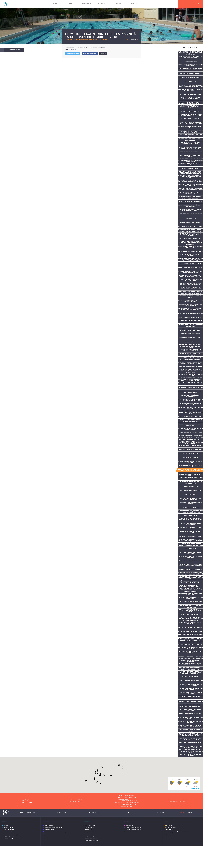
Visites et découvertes (171, 827)
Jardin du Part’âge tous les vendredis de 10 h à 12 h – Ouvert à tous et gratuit (190, 69)
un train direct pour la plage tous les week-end (190, 466)
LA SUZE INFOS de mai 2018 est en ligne (190, 536)
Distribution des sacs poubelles (190, 222)
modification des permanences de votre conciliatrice (190, 325)
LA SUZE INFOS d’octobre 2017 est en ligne (190, 681)
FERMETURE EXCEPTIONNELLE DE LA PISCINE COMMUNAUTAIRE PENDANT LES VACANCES (190, 230)
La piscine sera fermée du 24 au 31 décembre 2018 (190, 354)
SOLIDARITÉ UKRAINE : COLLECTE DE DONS (190, 152)
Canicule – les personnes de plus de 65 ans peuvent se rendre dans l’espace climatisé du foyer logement (190, 735)
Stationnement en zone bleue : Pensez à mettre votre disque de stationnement (190, 181)
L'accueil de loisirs (49, 825)
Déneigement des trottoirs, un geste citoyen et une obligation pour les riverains (190, 611)
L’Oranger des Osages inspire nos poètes (190, 387)
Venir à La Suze (169, 835)
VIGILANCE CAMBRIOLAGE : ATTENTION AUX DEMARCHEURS (190, 557)
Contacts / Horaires (8, 827)
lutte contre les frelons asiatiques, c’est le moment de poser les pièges (190, 288)
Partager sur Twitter (73, 53)
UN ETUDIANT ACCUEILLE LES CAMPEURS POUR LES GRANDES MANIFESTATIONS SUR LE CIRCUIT (190, 540)
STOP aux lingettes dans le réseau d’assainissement (190, 524)
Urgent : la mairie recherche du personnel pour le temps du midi (190, 329)
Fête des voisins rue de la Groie (190, 486)
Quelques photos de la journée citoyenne (190, 697)
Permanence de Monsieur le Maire (190, 77)
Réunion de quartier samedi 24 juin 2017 (190, 742)
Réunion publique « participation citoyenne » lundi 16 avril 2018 (190, 581)
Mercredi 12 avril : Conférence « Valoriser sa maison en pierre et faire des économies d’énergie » (190, 131)
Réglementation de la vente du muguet (190, 561)
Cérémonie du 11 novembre (190, 676)
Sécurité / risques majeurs (91, 838)
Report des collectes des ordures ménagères (190, 553)
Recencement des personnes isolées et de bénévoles (190, 164)
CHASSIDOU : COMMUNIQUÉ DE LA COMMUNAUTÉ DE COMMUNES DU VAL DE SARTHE (190, 106)
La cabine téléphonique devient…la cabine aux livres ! (190, 648)
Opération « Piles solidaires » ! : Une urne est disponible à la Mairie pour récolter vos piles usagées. (190, 160)
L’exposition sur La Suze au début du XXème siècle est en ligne (190, 350)
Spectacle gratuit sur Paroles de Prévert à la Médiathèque (190, 499)
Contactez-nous (61, 812)
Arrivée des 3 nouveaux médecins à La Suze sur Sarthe (190, 139)
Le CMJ (5, 833)
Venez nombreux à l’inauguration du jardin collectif (190, 424)
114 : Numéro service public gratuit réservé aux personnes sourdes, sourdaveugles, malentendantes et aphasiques (190, 102)
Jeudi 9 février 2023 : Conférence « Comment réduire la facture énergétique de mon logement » (190, 144)
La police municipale (89, 836)
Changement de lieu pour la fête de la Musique (190, 503)
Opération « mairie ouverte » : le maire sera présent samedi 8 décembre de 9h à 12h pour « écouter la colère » (190, 379)
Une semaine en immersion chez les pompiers (190, 296)
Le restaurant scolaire (49, 829)
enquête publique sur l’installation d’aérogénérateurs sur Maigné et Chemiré (190, 346)
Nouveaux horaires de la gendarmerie (190, 445)
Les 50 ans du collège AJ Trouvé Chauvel (190, 366)
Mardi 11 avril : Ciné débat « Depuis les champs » (190, 135)
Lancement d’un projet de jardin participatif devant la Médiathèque (190, 705)
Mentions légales (94, 812)
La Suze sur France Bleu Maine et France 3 (190, 416)
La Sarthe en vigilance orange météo (190, 317)
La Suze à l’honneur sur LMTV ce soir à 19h (190, 602)
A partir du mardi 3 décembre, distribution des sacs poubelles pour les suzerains (190, 243)
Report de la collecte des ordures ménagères (190, 710)
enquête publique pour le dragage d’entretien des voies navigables (190, 358)
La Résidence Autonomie (90, 833)
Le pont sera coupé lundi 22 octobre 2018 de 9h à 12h (190, 408)
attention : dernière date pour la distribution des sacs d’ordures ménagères (190, 235)
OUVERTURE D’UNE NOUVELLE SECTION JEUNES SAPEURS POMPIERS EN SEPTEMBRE (190, 123)
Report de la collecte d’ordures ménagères (190, 255)
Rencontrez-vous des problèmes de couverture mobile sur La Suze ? (190, 664)
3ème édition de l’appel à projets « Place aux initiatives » (190, 65)
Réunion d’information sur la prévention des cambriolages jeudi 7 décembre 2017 (190, 643)
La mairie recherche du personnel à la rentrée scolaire (190, 482)
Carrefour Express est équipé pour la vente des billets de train (190, 420)
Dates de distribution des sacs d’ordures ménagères (190, 375)
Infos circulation (190, 495)
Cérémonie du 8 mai (190, 81)
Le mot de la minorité (8, 838)
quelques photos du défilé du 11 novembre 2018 (190, 396)
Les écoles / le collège (50, 831)
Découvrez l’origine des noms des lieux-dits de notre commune (190, 685)
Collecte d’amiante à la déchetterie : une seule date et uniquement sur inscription (190, 660)
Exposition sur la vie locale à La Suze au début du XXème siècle (190, 391)
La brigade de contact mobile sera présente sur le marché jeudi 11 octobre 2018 (190, 412)
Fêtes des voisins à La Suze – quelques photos (190, 730)
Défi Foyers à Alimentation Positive (190, 94)
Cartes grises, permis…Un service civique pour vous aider (190, 635)
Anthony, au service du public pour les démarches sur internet (190, 272)
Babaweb (189, 812)
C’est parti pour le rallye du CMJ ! (190, 490)
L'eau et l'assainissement (91, 831)
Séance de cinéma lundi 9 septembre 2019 (190, 251)
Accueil (55, 3)
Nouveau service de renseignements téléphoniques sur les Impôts (190, 668)
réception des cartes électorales (190, 263)
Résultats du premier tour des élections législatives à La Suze (190, 747)
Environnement (88, 829)
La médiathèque (129, 825)
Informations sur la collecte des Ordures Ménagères (190, 606)
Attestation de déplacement (190, 168)
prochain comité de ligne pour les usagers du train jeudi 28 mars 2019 (190, 284)
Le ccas (87, 835)
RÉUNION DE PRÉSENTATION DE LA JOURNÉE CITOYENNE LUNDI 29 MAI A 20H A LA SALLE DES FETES (190, 751)
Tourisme (134, 3)
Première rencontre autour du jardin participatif (190, 693)
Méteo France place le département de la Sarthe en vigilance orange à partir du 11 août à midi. (190, 53)
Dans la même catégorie (190, 47)
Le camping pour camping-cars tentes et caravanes (177, 831)
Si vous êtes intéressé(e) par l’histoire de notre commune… (190, 429)
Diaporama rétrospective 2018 (190, 333)
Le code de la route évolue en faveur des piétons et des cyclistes (190, 689)
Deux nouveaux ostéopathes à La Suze (190, 569)
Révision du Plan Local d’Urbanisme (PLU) (190, 313)
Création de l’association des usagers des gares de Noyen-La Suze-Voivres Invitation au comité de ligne (190, 673)
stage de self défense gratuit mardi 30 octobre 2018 (190, 404)
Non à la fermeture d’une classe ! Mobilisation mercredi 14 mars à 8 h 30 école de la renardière (190, 590)
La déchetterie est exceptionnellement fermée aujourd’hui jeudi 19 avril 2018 (190, 565)
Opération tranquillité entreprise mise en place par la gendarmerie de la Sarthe (190, 189)
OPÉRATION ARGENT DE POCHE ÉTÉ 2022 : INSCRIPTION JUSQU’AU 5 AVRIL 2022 (190, 148)
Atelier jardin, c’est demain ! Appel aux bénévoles (190, 652)
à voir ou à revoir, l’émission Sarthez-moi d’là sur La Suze (190, 598)
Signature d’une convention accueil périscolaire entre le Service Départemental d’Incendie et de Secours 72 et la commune (190, 441)
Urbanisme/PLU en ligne (9, 829)
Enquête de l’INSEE (190, 218)
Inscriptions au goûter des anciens (190, 338)
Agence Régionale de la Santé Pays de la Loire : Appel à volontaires (190, 197)
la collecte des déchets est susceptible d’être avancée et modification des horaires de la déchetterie (190, 259)
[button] (104, 775)
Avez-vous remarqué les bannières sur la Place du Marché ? (190, 205)
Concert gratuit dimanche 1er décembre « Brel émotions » (190, 247)
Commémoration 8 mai (190, 61)
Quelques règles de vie (90, 827)
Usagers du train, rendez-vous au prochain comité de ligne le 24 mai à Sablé (190, 544)
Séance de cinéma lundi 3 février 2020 (190, 201)
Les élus (6, 825)
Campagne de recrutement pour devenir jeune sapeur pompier (190, 57)
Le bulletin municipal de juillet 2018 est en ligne (190, 462)
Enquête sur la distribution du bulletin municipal (190, 722)
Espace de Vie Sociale (90, 825)
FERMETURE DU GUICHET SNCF (190, 453)
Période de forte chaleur (190, 457)
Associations (129, 833)
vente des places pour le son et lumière (190, 226)
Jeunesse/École (86, 3)
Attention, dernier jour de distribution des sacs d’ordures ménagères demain (190, 639)
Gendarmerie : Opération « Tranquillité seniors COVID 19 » (190, 193)
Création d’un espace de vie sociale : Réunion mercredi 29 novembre (190, 110)
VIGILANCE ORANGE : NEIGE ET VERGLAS (190, 614)
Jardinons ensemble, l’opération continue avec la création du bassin (190, 586)
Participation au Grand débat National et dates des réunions (190, 300)
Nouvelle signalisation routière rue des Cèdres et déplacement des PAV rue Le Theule (190, 474)
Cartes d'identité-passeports (10, 831)
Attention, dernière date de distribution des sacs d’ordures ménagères (190, 362)
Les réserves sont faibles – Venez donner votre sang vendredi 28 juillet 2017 (190, 726)
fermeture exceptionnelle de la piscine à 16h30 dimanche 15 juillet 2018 (190, 470)
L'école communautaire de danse (133, 829)
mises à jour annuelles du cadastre (190, 714)
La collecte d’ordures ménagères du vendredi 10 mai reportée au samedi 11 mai (190, 86)
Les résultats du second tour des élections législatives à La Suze (190, 738)
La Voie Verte (169, 825)
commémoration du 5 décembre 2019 (190, 238)
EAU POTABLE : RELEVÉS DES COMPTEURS (190, 449)
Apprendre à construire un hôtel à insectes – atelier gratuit (190, 210)
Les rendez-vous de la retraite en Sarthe (190, 656)
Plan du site (160, 812)
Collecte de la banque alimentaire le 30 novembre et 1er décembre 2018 (190, 383)
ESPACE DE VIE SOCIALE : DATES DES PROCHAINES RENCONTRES (190, 98)
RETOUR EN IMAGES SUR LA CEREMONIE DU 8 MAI (190, 127)
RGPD (127, 812)
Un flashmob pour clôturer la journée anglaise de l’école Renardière (190, 309)
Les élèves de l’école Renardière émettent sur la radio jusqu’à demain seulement (190, 520)
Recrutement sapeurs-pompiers (190, 73)
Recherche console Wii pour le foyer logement (190, 623)
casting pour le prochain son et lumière (190, 267)
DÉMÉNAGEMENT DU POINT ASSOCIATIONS (190, 433)
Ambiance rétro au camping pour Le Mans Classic (190, 478)
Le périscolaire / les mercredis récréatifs (53, 827)
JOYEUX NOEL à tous (190, 342)
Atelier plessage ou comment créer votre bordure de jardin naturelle (190, 276)
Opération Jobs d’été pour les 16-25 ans (190, 631)
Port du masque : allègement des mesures (190, 156)
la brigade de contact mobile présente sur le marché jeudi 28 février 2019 (190, 292)
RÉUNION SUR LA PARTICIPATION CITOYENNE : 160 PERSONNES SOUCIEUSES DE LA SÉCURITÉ (190, 573)
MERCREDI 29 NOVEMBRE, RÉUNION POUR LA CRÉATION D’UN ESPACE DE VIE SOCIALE (190, 115)
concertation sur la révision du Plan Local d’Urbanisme (190, 280)
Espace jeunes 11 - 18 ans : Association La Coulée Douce (57, 833)
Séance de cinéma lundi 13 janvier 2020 (190, 214)
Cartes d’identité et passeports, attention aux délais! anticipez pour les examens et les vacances (190, 619)
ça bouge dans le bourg (190, 515)
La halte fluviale (169, 833)
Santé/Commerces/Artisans (91, 840)
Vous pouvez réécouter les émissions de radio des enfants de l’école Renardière (190, 511)
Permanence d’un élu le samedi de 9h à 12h (190, 701)
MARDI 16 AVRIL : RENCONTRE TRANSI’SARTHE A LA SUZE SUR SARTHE (190, 90)
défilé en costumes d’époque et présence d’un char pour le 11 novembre (190, 400)
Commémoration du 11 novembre (190, 119)
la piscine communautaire (131, 831)
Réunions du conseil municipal (11, 835)
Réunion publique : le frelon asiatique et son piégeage (190, 594)
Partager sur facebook (89, 53)
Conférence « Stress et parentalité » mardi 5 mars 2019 (190, 305)
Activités (118, 3)
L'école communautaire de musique (134, 827)
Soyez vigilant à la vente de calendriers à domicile (190, 718)
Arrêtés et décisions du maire (10, 836)
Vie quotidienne (102, 3)
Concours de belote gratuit (190, 507)
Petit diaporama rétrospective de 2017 (190, 627)
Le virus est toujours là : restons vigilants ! (190, 177)
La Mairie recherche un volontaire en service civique (190, 321)
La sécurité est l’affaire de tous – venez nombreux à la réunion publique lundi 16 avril (190, 577)
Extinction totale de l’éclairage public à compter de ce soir (190, 185)
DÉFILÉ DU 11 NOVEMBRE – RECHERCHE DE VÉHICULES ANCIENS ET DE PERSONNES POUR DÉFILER (190, 437)
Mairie (70, 3)
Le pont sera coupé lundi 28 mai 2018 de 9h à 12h (190, 528)
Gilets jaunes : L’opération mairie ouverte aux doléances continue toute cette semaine (190, 371)
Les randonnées (170, 829)
